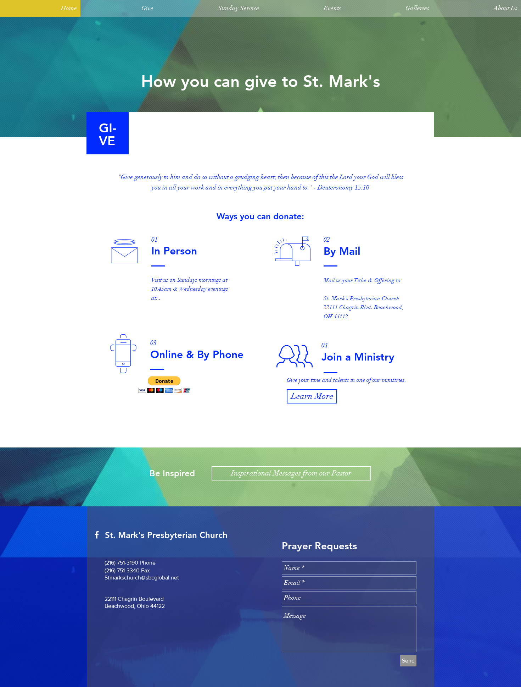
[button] (118, 10)
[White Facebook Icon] (97, 535)
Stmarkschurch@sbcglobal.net (142, 578)
